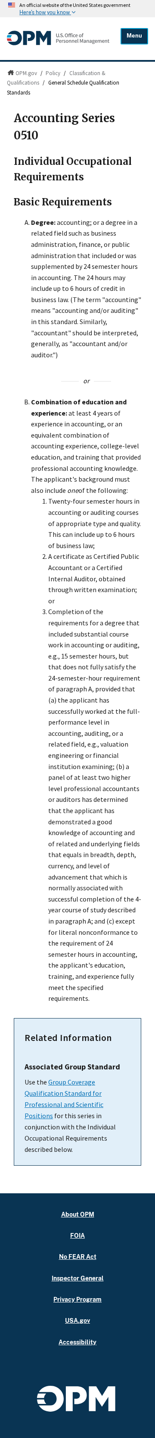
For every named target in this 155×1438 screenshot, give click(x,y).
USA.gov (77, 1320)
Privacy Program (77, 1299)
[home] (58, 44)
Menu (134, 35)
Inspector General (78, 1278)
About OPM (77, 1214)
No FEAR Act (77, 1256)
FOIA (77, 1235)
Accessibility (77, 1342)
